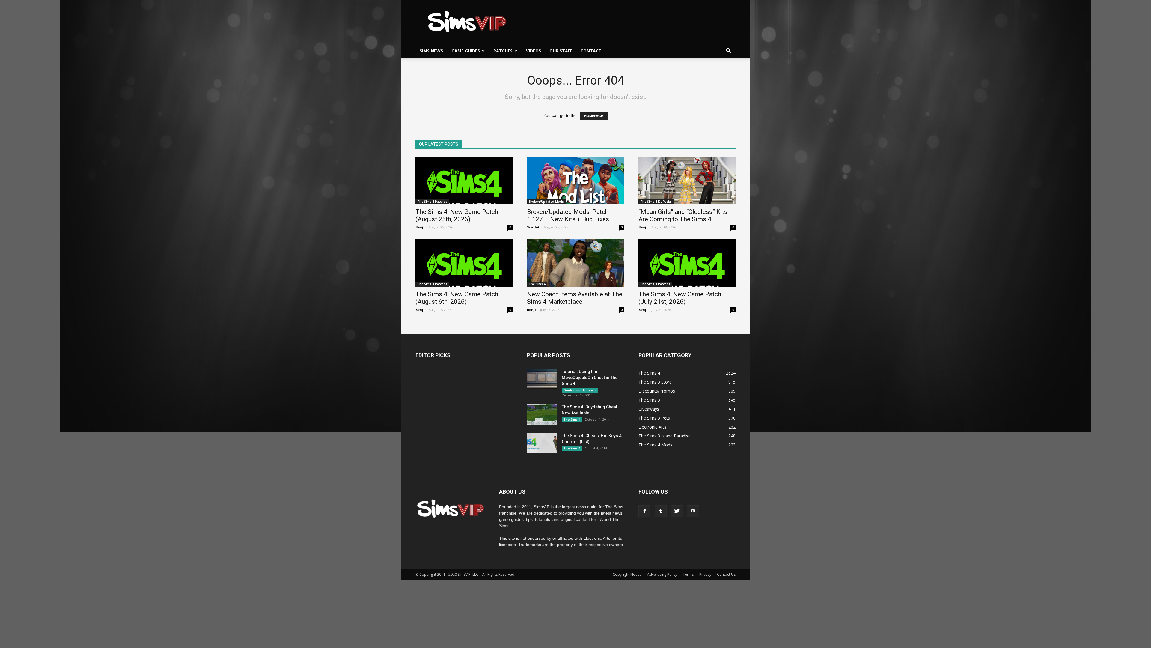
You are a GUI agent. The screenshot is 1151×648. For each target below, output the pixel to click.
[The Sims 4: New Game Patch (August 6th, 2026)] (464, 263)
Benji (419, 227)
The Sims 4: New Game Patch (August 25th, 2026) (456, 215)
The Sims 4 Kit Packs (656, 201)
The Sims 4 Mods (655, 445)
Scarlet (533, 227)
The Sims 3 (649, 400)
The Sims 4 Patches (432, 201)
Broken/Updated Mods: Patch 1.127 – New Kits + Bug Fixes (568, 215)
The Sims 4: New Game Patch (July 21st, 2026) (679, 298)
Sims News (431, 51)
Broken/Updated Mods (546, 201)
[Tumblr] (661, 511)
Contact (591, 51)
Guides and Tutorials (580, 390)
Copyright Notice (627, 574)
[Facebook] (644, 511)
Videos (533, 51)
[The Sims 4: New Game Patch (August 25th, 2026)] (464, 180)
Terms (688, 574)
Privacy (705, 574)
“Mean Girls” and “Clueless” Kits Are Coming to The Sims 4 (682, 215)
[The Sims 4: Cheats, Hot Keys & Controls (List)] (542, 443)
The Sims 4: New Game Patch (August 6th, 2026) (456, 298)
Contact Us (726, 574)
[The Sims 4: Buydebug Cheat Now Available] (542, 414)
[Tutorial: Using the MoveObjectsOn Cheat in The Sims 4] (542, 379)
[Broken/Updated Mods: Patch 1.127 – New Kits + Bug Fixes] (575, 180)
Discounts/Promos (656, 391)
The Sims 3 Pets (654, 418)
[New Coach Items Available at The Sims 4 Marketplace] (575, 263)
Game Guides (465, 51)
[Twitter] (677, 511)
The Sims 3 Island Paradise (664, 436)
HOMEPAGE (593, 116)
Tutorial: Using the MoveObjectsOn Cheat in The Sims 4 (589, 377)
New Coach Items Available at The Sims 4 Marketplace (574, 298)
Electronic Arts (652, 427)
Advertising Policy (662, 574)
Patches (503, 51)
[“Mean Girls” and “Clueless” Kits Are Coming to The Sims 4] (687, 180)
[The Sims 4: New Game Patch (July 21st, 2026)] (687, 263)
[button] (728, 51)
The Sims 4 (537, 284)
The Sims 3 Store (655, 382)
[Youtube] (693, 511)
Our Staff (560, 51)
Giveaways (648, 409)
